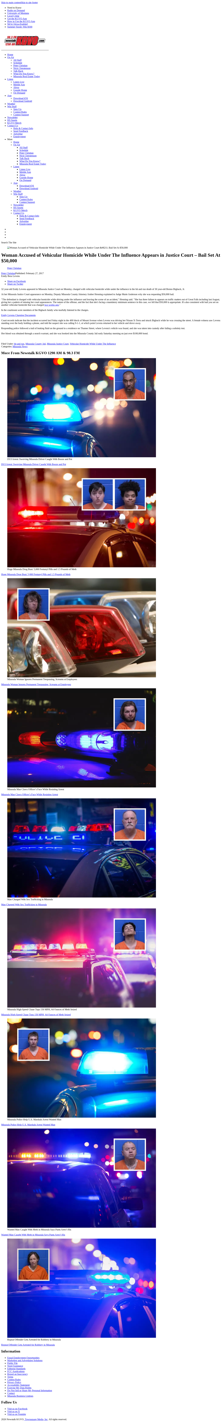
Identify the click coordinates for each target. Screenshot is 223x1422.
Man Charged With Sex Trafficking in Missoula (24, 904)
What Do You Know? (23, 73)
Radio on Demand (16, 10)
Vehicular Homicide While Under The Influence (93, 343)
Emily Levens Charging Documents (18, 315)
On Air (10, 57)
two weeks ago (51, 305)
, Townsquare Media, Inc (36, 1419)
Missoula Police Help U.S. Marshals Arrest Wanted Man (28, 1124)
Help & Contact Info (23, 128)
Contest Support (21, 114)
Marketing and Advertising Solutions (24, 1360)
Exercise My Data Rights (19, 1387)
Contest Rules (20, 112)
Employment (19, 136)
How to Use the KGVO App (21, 21)
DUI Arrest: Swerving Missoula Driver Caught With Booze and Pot (33, 464)
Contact (11, 1393)
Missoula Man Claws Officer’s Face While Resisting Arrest (29, 794)
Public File (12, 1363)
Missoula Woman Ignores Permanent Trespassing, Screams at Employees (36, 684)
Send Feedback (20, 131)
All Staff (17, 60)
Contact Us (12, 125)
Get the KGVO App (17, 18)
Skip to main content (11, 2)
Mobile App (19, 84)
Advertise (18, 134)
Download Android (22, 101)
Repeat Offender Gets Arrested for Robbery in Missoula (28, 1345)
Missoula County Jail (35, 343)
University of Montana (18, 13)
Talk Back (18, 71)
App (9, 95)
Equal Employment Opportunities (23, 1357)
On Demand (19, 93)
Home (10, 54)
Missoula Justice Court (58, 343)
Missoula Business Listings (20, 1396)
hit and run (19, 343)
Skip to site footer (29, 2)
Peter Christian (20, 65)
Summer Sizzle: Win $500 (19, 27)
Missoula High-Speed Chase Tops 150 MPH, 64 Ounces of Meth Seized (36, 1014)
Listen (10, 79)
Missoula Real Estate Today (26, 76)
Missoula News (20, 346)
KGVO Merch (14, 123)
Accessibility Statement (18, 1385)
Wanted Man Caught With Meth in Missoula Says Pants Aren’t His (33, 1234)
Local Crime (13, 16)
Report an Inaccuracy (17, 1374)
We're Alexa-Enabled (17, 24)
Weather (11, 103)
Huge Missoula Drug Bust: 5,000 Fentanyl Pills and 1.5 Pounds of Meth (35, 574)
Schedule (17, 62)
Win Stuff (12, 106)
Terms (10, 1377)
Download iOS (20, 98)
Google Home (20, 90)
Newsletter (12, 117)
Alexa (16, 87)
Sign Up (17, 109)
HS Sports (12, 120)
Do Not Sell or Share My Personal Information (29, 1390)
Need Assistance (15, 1366)
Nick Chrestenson (21, 68)
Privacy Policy (14, 1382)
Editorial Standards (16, 1368)
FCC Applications (16, 1371)
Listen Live (18, 82)
